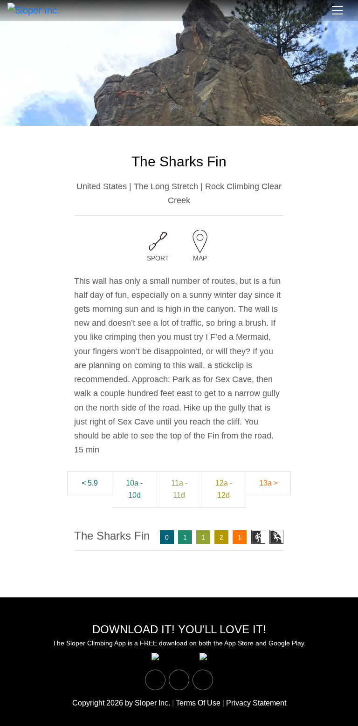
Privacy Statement (256, 703)
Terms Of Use (198, 703)
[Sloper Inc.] (33, 10)
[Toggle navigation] (337, 10)
